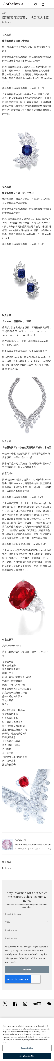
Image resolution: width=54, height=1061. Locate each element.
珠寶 (4, 13)
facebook (15, 1004)
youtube (37, 1003)
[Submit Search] (28, 4)
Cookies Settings (26, 1048)
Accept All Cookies (27, 1056)
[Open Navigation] (50, 4)
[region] (27, 1039)
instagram (25, 1004)
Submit (27, 969)
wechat (49, 1004)
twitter (5, 1004)
